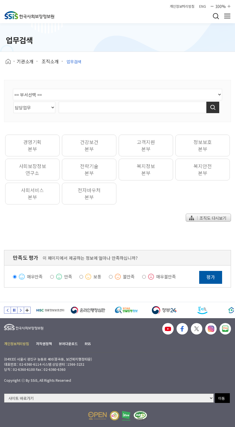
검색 (216, 16)
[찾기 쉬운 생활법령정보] (126, 310)
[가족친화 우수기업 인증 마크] (114, 415)
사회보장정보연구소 (32, 169)
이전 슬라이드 (7, 310)
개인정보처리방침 (182, 6)
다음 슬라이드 (20, 310)
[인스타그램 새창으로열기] (211, 328)
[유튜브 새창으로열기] (168, 328)
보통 (97, 276)
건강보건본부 (89, 145)
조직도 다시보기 (212, 218)
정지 (14, 310)
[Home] (10, 61)
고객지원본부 (146, 145)
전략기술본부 (89, 169)
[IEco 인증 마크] (126, 416)
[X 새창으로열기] (196, 328)
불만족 (129, 276)
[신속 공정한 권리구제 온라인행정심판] (88, 310)
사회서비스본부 (32, 193)
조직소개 (50, 61)
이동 (221, 398)
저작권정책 (44, 343)
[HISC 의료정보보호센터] (50, 310)
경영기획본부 (32, 145)
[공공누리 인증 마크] (97, 416)
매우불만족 (166, 276)
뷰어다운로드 (68, 343)
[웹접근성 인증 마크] (140, 415)
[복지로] (202, 310)
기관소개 (25, 61)
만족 (68, 276)
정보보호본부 (202, 145)
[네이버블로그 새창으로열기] (225, 328)
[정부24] (164, 310)
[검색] (212, 107)
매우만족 (35, 276)
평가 (210, 276)
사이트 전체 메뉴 (227, 16)
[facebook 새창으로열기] (182, 328)
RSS (88, 343)
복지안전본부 (202, 169)
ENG (202, 6)
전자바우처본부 (89, 193)
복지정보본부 (146, 169)
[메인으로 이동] (29, 15)
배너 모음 (27, 310)
